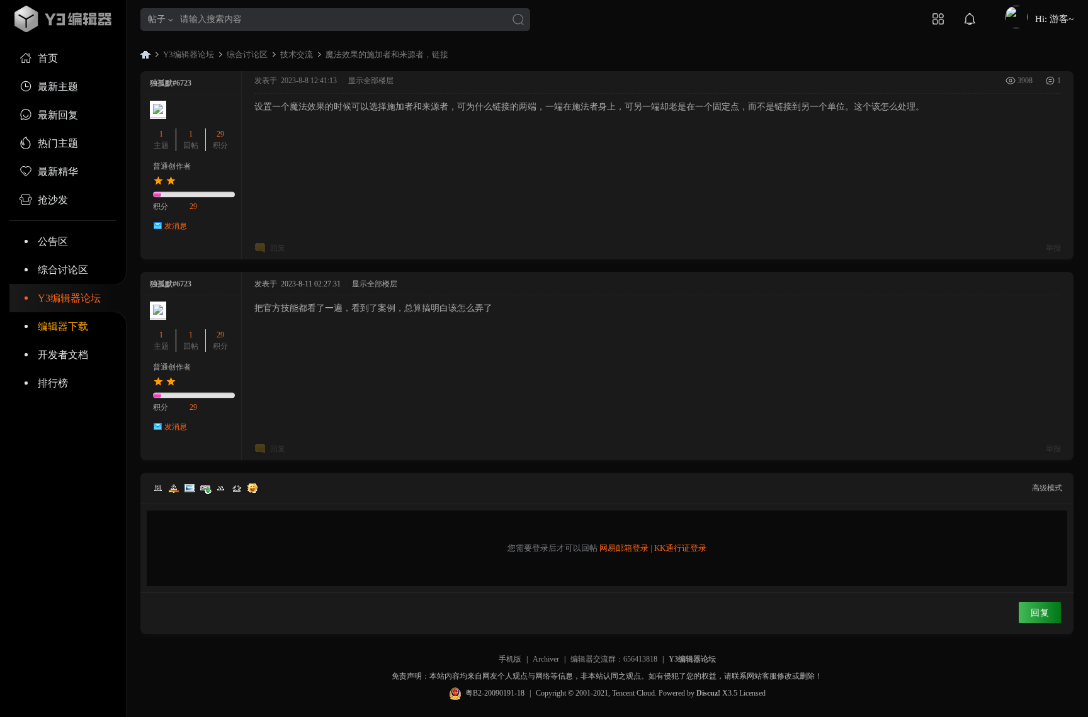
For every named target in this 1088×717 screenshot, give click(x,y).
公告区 (53, 241)
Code (236, 488)
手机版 (510, 659)
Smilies (252, 488)
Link (205, 488)
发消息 (175, 226)
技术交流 (296, 54)
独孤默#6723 (170, 83)
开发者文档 (63, 354)
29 (220, 134)
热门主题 (58, 143)
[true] (518, 20)
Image (189, 488)
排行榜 (53, 383)
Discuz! (708, 693)
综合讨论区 (63, 269)
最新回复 (58, 115)
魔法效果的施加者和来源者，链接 (387, 54)
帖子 (157, 19)
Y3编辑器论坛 (69, 298)
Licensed (752, 693)
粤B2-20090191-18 (494, 693)
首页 (48, 58)
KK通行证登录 (680, 548)
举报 (1053, 248)
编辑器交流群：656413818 (613, 659)
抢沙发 (53, 200)
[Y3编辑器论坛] (62, 19)
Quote (221, 488)
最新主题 (58, 86)
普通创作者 (172, 166)
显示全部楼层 (371, 80)
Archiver (546, 659)
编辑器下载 (63, 326)
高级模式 (1047, 487)
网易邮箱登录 (624, 548)
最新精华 (58, 171)
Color (173, 488)
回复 (277, 248)
